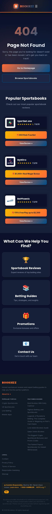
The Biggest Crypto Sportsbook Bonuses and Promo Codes (37, 438)
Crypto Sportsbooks (10, 403)
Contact (5, 459)
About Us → (6, 394)
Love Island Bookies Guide (38, 428)
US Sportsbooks (8, 407)
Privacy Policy (7, 463)
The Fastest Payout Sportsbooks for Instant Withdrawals (37, 447)
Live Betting (6, 411)
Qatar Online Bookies (36, 432)
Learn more (14, 487)
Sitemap (5, 474)
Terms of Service (9, 466)
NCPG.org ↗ (41, 487)
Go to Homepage (26, 68)
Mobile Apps (7, 414)
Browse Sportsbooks (26, 78)
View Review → (26, 143)
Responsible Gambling (11, 470)
